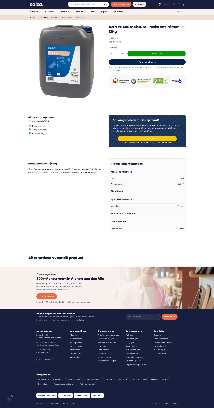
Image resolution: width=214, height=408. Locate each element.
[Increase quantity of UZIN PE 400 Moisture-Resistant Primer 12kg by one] (122, 53)
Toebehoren (75, 353)
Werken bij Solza (161, 350)
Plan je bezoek (47, 296)
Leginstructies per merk (136, 364)
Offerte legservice (121, 4)
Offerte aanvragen (147, 138)
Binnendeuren (76, 339)
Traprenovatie (76, 346)
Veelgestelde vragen (107, 361)
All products (43, 17)
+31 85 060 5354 (43, 350)
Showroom (139, 4)
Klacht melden (104, 357)
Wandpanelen (76, 342)
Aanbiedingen (76, 357)
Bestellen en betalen (107, 342)
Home (32, 17)
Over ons (157, 335)
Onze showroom (161, 339)
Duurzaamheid (160, 353)
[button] (184, 4)
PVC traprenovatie (87, 384)
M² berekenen (132, 353)
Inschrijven (169, 316)
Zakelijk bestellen (161, 346)
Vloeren (73, 335)
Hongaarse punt (73, 379)
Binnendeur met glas (159, 379)
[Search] (106, 4)
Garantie (102, 353)
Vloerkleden (75, 350)
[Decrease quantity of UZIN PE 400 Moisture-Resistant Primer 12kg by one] (111, 53)
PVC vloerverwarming (93, 379)
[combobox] (88, 4)
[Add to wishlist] (183, 27)
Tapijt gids (130, 342)
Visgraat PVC (43, 379)
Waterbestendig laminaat (116, 379)
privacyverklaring (77, 320)
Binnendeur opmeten (135, 357)
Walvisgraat (58, 379)
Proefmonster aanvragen (109, 335)
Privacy (175, 403)
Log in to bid (114, 70)
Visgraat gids (131, 346)
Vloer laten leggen (106, 339)
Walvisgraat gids (133, 350)
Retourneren (103, 350)
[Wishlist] (178, 4)
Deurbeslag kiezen (134, 361)
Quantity (113, 47)
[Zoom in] (100, 28)
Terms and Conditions (160, 403)
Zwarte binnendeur (139, 379)
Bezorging (102, 346)
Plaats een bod (145, 61)
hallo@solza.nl (42, 353)
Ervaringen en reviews (163, 342)
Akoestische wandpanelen (65, 384)
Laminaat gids (132, 339)
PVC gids (129, 335)
